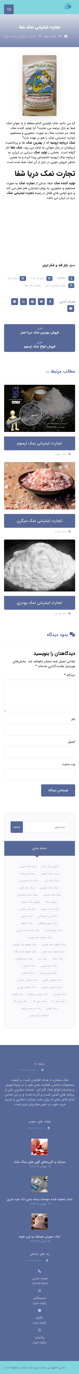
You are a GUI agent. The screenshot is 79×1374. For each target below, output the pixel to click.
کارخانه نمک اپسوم (39, 1015)
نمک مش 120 (39, 1001)
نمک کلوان (51, 1008)
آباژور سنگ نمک (50, 866)
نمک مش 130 (20, 1001)
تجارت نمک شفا (33, 285)
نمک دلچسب (28, 966)
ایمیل (71, 741)
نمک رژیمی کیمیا (48, 973)
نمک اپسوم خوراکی (47, 923)
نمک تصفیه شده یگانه (25, 952)
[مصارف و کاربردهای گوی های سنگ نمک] (39, 1147)
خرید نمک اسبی (28, 866)
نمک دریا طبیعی (49, 966)
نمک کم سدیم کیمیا (31, 1008)
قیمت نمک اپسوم (50, 909)
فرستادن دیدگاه (58, 790)
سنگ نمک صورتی (49, 888)
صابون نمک (51, 902)
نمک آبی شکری (27, 909)
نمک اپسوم (60, 454)
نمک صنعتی (28, 973)
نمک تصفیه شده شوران (53, 944)
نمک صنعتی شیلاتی (27, 980)
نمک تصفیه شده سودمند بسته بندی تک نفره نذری (39, 1199)
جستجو (17, 827)
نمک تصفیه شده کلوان (53, 952)
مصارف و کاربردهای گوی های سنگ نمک (40, 1162)
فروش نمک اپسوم (31, 902)
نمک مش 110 (58, 1001)
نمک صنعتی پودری (26, 987)
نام (73, 719)
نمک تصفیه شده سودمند (39, 937)
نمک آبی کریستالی (47, 916)
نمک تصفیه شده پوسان (24, 944)
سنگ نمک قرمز (27, 888)
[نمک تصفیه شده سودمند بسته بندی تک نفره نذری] (39, 1184)
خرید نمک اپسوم (50, 873)
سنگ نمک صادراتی (29, 881)
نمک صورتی (59, 994)
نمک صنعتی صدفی (51, 987)
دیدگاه (69, 675)
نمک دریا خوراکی (24, 959)
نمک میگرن (60, 531)
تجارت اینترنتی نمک (55, 285)
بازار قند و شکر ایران (55, 265)
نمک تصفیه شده (53, 930)
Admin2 (61, 278)
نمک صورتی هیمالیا (38, 994)
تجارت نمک (27, 183)
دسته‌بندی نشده (28, 873)
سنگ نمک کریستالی (27, 895)
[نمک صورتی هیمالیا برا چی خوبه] (39, 1221)
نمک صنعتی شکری (52, 980)
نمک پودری (60, 613)
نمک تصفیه (27, 923)
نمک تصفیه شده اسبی (28, 930)
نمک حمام (58, 959)
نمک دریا (42, 959)
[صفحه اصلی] (66, 36)
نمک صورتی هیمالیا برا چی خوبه (39, 1236)
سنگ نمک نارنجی (52, 895)
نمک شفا (16, 147)
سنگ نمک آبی (51, 881)
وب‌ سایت (68, 764)
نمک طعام (18, 994)
